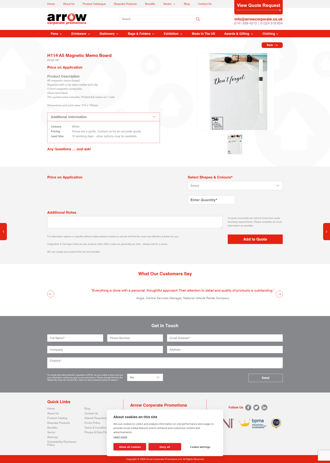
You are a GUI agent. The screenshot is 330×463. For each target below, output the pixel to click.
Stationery (107, 33)
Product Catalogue (94, 4)
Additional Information (69, 117)
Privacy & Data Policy (97, 432)
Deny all (165, 447)
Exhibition (171, 33)
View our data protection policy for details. (98, 380)
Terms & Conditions (96, 427)
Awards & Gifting (236, 33)
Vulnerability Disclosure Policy (61, 443)
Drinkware (78, 33)
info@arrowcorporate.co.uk (258, 19)
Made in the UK (203, 33)
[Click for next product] (326, 231)
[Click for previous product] (3, 231)
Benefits (150, 4)
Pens (54, 33)
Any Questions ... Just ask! (69, 149)
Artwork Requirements (98, 418)
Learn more (120, 437)
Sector (167, 4)
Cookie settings (200, 447)
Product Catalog (57, 418)
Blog (187, 4)
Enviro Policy (92, 422)
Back (270, 45)
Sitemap (52, 437)
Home (51, 4)
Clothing (268, 33)
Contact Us (205, 4)
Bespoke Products (125, 4)
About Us (68, 4)
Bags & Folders (139, 33)
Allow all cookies (130, 447)
